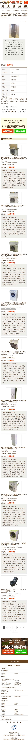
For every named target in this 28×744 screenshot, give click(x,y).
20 (20, 627)
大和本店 (8, 164)
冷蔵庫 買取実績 (5, 404)
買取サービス (4, 693)
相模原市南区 (14, 453)
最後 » (16, 631)
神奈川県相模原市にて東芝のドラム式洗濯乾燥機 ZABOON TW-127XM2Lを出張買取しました (13, 303)
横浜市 (13, 164)
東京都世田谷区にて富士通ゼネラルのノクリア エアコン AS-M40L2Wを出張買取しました (14, 495)
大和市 (8, 406)
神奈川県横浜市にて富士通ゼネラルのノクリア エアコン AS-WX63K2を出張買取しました (14, 255)
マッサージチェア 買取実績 (7, 593)
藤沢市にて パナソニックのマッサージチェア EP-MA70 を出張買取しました (13, 590)
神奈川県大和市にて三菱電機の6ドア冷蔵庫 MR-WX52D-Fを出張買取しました (13, 401)
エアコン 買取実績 (5, 162)
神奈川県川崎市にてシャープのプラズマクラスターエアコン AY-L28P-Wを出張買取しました (13, 352)
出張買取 (3, 164)
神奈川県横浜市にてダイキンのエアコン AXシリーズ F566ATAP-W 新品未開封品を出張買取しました (14, 158)
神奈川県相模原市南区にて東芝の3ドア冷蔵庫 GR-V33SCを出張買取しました (13, 448)
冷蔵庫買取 (12, 111)
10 (17, 627)
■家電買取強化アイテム (8, 679)
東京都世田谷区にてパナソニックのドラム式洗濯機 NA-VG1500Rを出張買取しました (13, 544)
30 (23, 627)
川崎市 (13, 357)
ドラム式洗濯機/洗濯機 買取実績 (8, 547)
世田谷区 (3, 500)
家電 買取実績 (14, 162)
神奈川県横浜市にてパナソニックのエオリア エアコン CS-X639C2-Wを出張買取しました (14, 206)
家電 (12, 355)
